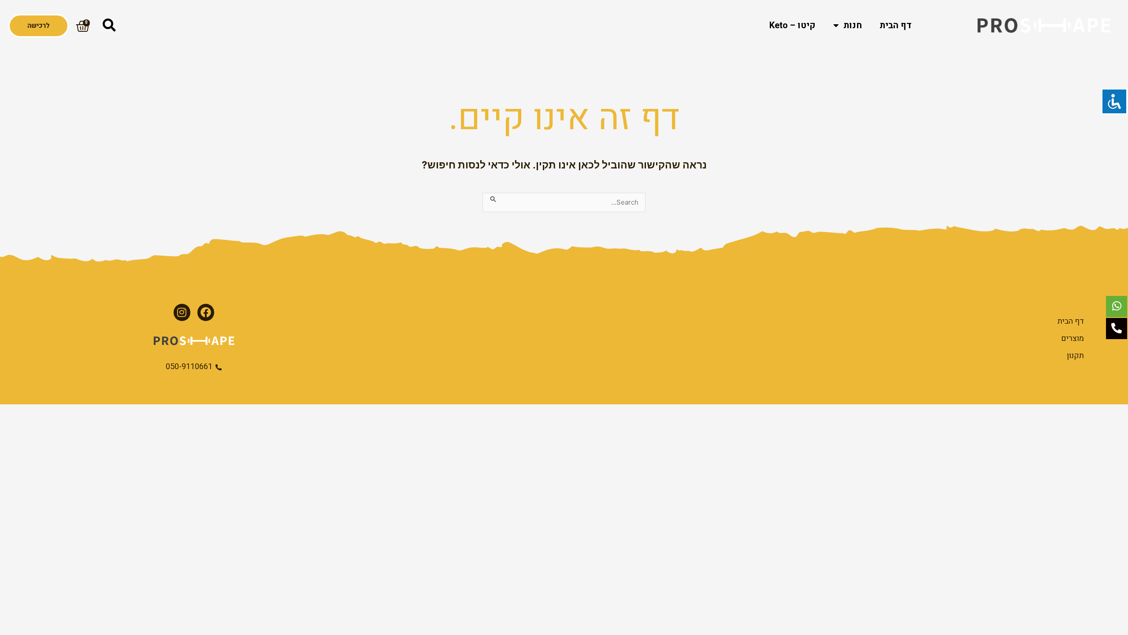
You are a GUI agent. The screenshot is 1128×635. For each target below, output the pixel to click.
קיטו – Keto (792, 25)
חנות (852, 25)
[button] (109, 26)
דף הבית (895, 25)
